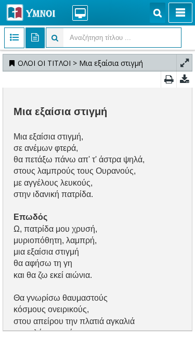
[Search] (157, 13)
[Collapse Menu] (180, 13)
